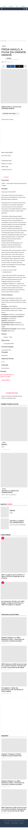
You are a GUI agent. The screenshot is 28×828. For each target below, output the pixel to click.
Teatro (4, 442)
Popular (11, 6)
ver (17, 113)
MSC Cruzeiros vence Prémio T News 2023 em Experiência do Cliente (13, 576)
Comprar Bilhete (5, 380)
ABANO (4, 444)
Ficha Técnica (7, 822)
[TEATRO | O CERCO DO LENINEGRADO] (14, 470)
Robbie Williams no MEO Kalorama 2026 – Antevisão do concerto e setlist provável (12, 639)
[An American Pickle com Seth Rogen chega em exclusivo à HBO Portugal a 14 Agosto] (14, 590)
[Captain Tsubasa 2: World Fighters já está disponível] (14, 745)
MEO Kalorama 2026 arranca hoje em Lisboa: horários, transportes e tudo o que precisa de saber (14, 665)
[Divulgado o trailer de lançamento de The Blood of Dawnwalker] (14, 679)
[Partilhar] (11, 66)
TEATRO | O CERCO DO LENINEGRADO (10, 491)
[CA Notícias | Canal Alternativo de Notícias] (14, 826)
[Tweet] (19, 66)
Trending (23, 6)
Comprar (6, 177)
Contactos (21, 822)
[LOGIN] (26, 8)
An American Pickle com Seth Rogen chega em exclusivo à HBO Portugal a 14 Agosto (12, 603)
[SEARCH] (24, 8)
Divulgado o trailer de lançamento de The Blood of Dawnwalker (12, 689)
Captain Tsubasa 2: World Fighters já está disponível (11, 755)
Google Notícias (12, 393)
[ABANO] (14, 424)
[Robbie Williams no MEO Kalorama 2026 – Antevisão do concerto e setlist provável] (14, 626)
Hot (17, 6)
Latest (4, 6)
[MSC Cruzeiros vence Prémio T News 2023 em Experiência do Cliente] (14, 555)
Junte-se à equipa (14, 822)
